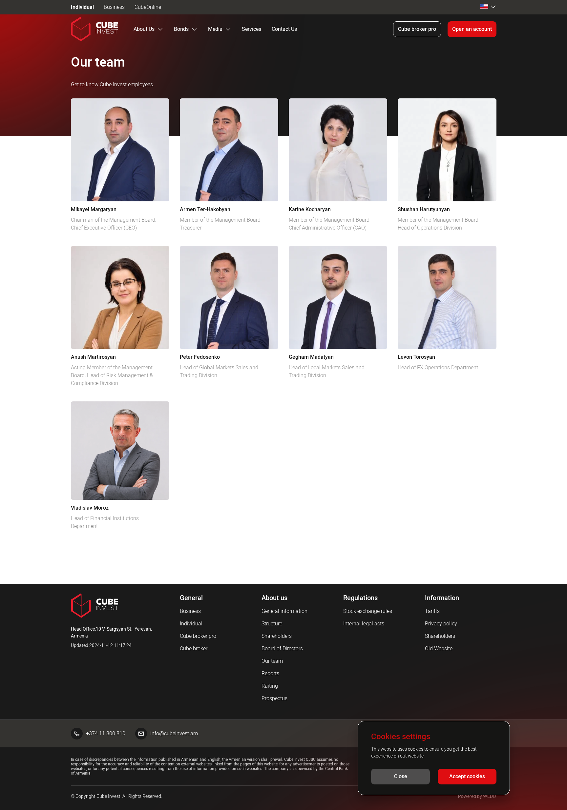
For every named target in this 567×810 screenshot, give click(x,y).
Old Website (438, 648)
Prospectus (274, 698)
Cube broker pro (417, 29)
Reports (270, 673)
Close (400, 776)
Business (114, 7)
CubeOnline (148, 7)
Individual (82, 7)
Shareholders (277, 636)
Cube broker (193, 648)
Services (251, 29)
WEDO (489, 796)
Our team (272, 661)
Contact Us (284, 29)
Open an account (472, 29)
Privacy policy (441, 623)
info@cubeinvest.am (174, 733)
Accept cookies (467, 776)
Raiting (270, 686)
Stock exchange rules (367, 611)
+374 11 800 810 (105, 733)
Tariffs (432, 611)
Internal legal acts (363, 623)
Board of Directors (282, 648)
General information (284, 611)
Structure (272, 623)
